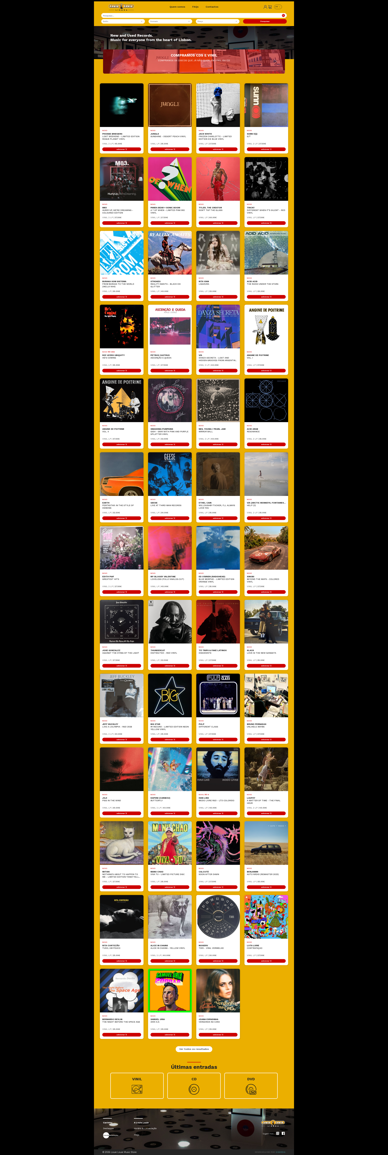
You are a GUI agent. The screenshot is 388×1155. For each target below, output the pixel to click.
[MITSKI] (122, 843)
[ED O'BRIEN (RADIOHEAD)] (218, 548)
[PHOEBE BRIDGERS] (122, 105)
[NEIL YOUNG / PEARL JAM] (218, 400)
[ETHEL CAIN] (218, 474)
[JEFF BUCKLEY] (122, 695)
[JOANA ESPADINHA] (218, 990)
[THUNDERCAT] (170, 621)
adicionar (121, 149)
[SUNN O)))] (266, 105)
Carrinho (107, 1122)
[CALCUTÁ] (218, 843)
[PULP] (218, 695)
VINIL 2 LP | (112, 143)
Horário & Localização (145, 1128)
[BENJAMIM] (266, 843)
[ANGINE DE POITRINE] (266, 326)
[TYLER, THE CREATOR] (218, 179)
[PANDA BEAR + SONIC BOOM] (170, 179)
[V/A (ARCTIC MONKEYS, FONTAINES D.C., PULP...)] (266, 474)
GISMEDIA (281, 1152)
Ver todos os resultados (194, 1049)
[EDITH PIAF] (122, 548)
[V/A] (218, 326)
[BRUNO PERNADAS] (266, 695)
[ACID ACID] (266, 253)
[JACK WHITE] (218, 105)
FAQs (195, 6)
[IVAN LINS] (218, 769)
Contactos (212, 6)
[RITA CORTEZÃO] (122, 917)
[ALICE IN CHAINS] (170, 917)
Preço (200, 21)
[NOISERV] (218, 917)
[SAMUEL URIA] (170, 990)
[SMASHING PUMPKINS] (170, 400)
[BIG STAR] (170, 695)
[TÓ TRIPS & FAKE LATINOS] (218, 621)
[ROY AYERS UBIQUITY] (122, 326)
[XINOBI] (266, 548)
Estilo (105, 21)
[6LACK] (266, 621)
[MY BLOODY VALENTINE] (170, 548)
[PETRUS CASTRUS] (170, 326)
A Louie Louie (141, 1122)
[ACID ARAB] (266, 400)
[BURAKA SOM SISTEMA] (122, 253)
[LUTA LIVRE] (266, 917)
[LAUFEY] (266, 769)
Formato (154, 21)
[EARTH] (122, 474)
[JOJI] (122, 769)
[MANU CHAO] (170, 843)
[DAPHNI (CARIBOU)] (170, 769)
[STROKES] (170, 253)
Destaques (108, 1128)
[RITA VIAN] (218, 253)
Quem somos (177, 6)
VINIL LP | (159, 143)
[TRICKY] (266, 179)
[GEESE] (170, 474)
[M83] (122, 179)
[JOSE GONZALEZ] (122, 621)
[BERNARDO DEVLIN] (122, 990)
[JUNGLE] (170, 105)
